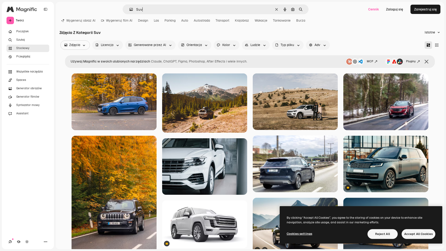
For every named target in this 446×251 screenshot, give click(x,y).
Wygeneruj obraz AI (80, 20)
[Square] (436, 45)
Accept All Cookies (418, 234)
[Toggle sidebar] (45, 9)
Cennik (373, 9)
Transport (222, 20)
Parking (170, 20)
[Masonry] (428, 45)
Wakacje (261, 20)
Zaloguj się (394, 9)
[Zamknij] (426, 61)
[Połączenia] (10, 241)
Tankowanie (282, 20)
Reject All (382, 234)
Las (156, 20)
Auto (184, 20)
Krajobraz (242, 20)
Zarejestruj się (425, 9)
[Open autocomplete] (129, 9)
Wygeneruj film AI (119, 20)
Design (143, 20)
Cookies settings (299, 234)
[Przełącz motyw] (27, 241)
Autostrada (202, 20)
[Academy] (18, 241)
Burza (300, 20)
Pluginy (411, 61)
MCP (370, 61)
